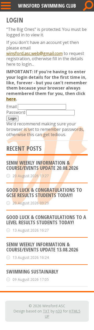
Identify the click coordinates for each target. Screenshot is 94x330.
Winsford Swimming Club (47, 5)
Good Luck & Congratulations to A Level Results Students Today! (46, 220)
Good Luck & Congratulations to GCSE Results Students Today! (44, 192)
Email (11, 106)
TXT (46, 311)
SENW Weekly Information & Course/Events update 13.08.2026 (42, 247)
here (11, 99)
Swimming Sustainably (32, 271)
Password (15, 112)
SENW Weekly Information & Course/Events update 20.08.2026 (42, 165)
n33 (59, 311)
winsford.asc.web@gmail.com (34, 53)
